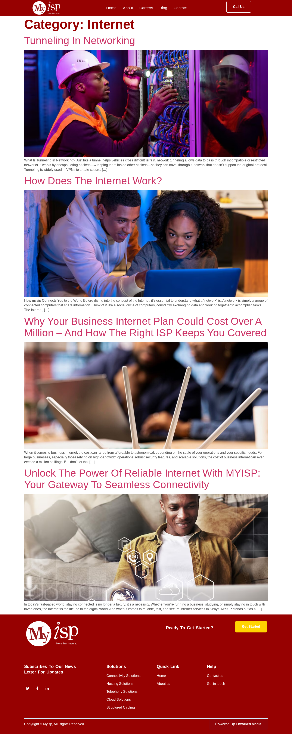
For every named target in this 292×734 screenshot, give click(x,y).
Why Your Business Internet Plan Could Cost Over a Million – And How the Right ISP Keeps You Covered (145, 327)
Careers (146, 8)
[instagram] (47, 688)
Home (111, 8)
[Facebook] (37, 688)
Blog (163, 8)
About (128, 8)
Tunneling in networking (79, 40)
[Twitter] (27, 688)
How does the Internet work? (93, 180)
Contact (180, 8)
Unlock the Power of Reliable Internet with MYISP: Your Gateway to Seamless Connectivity (142, 478)
